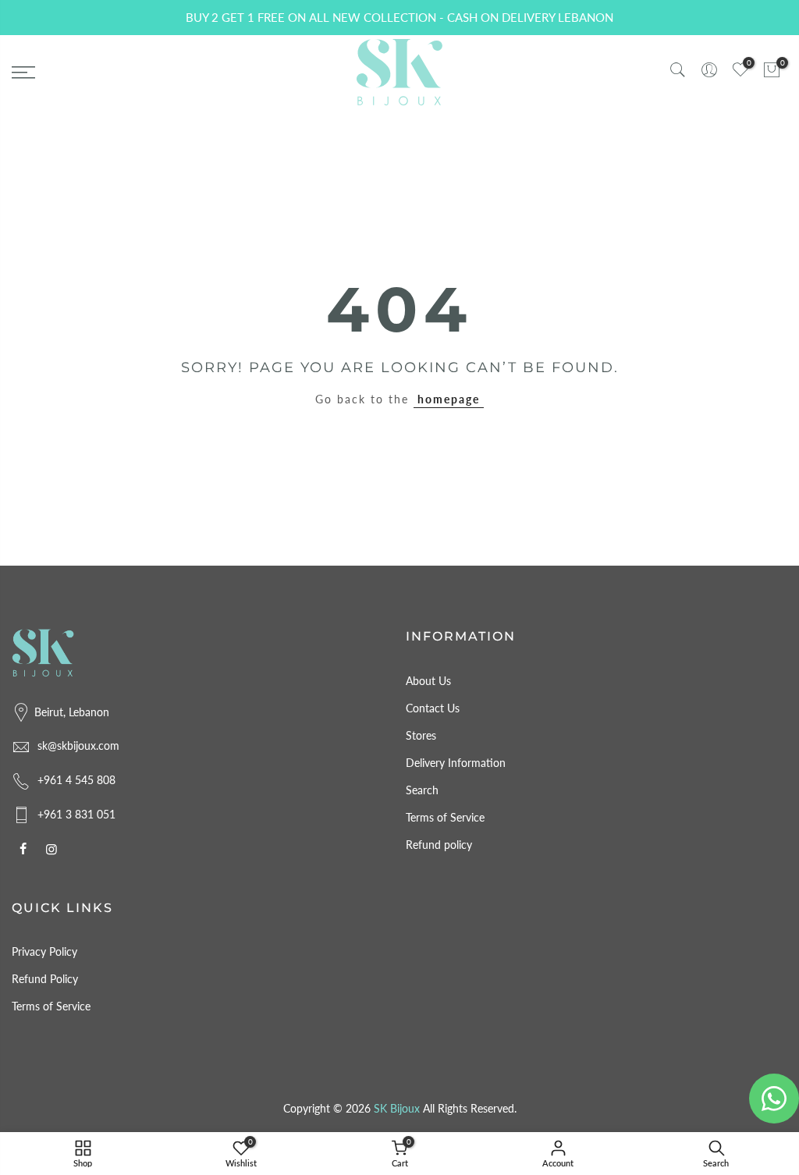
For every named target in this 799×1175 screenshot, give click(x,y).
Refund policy (439, 844)
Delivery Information (456, 762)
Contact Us (433, 708)
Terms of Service (445, 817)
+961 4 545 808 (76, 779)
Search (422, 790)
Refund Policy (45, 978)
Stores (421, 735)
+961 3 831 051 (76, 814)
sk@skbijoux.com (78, 745)
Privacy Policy (44, 951)
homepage (448, 399)
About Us (428, 680)
